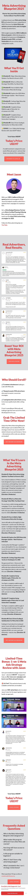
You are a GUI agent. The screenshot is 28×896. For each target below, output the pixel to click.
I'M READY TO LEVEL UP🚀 (14, 158)
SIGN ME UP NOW (14, 361)
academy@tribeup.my (8, 876)
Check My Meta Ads (12, 893)
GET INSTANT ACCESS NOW (14, 441)
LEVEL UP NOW (14, 807)
